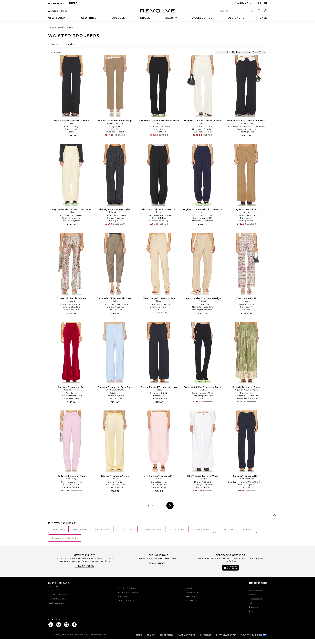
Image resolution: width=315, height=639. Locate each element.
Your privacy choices (252, 635)
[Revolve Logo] (157, 12)
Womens (53, 11)
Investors (253, 607)
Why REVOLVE (193, 592)
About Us (253, 586)
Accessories (202, 17)
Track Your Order (56, 603)
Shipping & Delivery (127, 588)
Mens (64, 11)
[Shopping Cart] (265, 11)
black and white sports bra (65, 538)
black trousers (80, 529)
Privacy (151, 635)
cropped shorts (176, 529)
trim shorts (247, 529)
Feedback (190, 596)
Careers (252, 594)
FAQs (50, 590)
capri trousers (102, 529)
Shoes (145, 17)
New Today (57, 17)
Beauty (171, 17)
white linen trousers (151, 529)
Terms (139, 635)
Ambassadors (255, 599)
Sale (263, 17)
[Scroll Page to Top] (274, 515)
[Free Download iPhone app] (230, 570)
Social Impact (255, 590)
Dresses (118, 17)
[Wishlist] (259, 11)
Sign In (262, 3)
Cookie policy (166, 635)
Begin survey (157, 563)
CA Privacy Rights (186, 635)
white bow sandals (201, 529)
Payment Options (56, 599)
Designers (236, 17)
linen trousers (58, 529)
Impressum (205, 635)
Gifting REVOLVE (126, 600)
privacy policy (84, 566)
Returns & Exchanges (128, 592)
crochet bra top (226, 529)
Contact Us (53, 586)
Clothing (88, 17)
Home (51, 27)
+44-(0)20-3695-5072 (58, 594)
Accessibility (192, 600)
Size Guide (122, 596)
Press (251, 611)
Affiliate (252, 603)
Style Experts (192, 588)
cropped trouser (125, 529)
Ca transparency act (226, 635)
